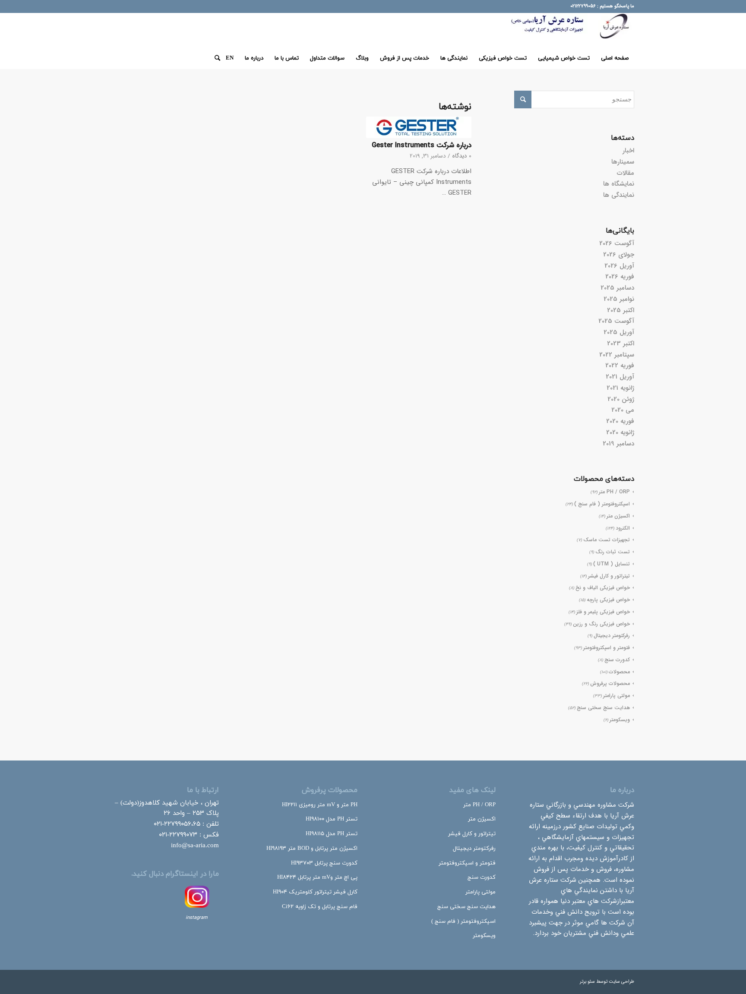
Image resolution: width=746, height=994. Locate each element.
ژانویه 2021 (620, 388)
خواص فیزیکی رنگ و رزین (601, 624)
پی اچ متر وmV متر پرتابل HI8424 (317, 877)
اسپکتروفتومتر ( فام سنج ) (602, 504)
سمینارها (622, 162)
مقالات (625, 173)
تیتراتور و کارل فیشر (609, 576)
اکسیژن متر (618, 516)
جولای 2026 (618, 254)
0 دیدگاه (461, 156)
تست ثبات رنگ (612, 552)
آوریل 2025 (619, 332)
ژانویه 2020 (620, 432)
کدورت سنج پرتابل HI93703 (324, 863)
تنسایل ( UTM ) (611, 564)
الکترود (623, 528)
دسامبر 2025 (617, 288)
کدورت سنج (617, 660)
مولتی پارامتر (616, 695)
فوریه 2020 (620, 421)
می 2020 (622, 410)
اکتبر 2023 (620, 343)
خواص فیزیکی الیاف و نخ (602, 588)
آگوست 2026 (616, 243)
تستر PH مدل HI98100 (331, 819)
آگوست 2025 (616, 321)
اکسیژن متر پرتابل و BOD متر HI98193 (311, 848)
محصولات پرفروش (610, 683)
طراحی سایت (621, 981)
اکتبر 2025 (620, 310)
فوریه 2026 (619, 276)
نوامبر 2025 (619, 299)
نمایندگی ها (618, 195)
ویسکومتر (620, 720)
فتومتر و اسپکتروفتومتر (606, 648)
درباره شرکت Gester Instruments (421, 145)
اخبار (628, 150)
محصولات (619, 672)
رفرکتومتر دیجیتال (612, 635)
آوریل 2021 (620, 377)
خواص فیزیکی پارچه (608, 600)
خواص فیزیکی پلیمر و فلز (603, 612)
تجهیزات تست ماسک (606, 540)
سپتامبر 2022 (616, 355)
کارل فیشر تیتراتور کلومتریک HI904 (315, 892)
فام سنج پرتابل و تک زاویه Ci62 (319, 907)
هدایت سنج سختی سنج (603, 708)
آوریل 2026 (619, 266)
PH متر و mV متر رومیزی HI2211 (319, 805)
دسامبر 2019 (618, 444)
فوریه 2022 (619, 365)
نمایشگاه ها (618, 184)
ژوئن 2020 (620, 399)
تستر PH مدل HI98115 (331, 834)
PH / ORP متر (614, 492)
